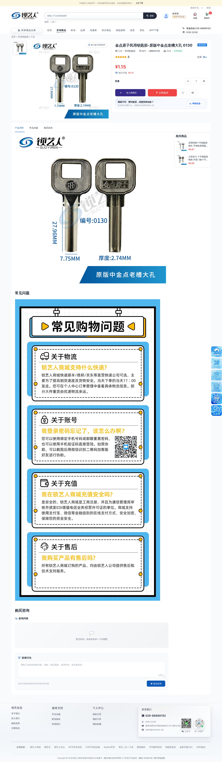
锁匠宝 (47, 747)
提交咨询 (157, 683)
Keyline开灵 (109, 747)
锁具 (47, 22)
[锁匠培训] (216, 375)
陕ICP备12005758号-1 (113, 758)
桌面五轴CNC (186, 747)
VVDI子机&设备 (92, 747)
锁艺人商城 (35, 747)
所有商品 (61, 30)
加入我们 (15, 718)
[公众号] (216, 410)
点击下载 (139, 3)
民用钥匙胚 (23, 36)
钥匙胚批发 (170, 747)
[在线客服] (216, 351)
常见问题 (33, 127)
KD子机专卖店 (75, 747)
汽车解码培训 (155, 747)
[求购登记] (216, 387)
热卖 (132, 30)
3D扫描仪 (201, 747)
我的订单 (97, 719)
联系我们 (56, 724)
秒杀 (73, 30)
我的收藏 (97, 724)
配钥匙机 (141, 747)
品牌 (82, 30)
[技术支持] (216, 363)
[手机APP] (216, 398)
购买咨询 (48, 127)
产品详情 (19, 127)
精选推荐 (120, 30)
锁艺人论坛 (59, 747)
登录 (208, 7)
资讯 (142, 30)
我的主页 (97, 714)
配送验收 (56, 719)
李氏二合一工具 (126, 747)
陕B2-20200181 (146, 758)
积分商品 (106, 30)
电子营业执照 (159, 758)
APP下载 (154, 30)
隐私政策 (15, 723)
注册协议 (15, 728)
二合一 (53, 22)
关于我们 (15, 713)
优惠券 (93, 30)
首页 (49, 30)
